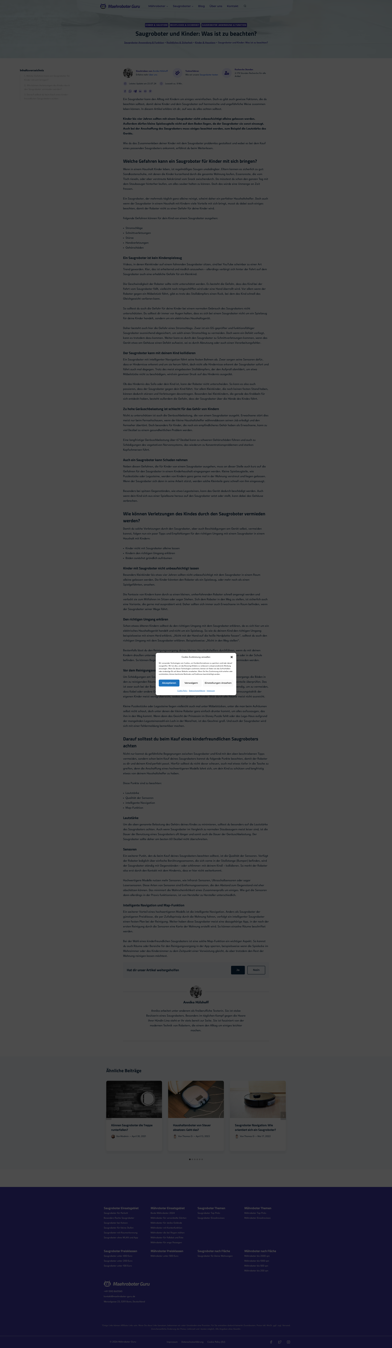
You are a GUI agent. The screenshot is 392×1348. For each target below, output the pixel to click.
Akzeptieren (169, 682)
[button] (231, 657)
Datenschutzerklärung (197, 691)
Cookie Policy (182, 691)
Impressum (211, 691)
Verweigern (191, 682)
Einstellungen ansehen (218, 682)
